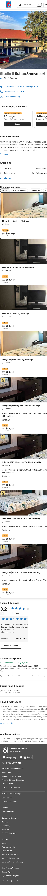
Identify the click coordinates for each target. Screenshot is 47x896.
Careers (5, 822)
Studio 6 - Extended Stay (11, 776)
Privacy (4, 843)
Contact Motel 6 (8, 812)
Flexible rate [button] (35, 190)
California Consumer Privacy (12, 862)
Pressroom (6, 829)
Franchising (6, 826)
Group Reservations (9, 801)
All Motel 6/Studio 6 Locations (13, 780)
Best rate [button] (5, 190)
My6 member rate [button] (19, 190)
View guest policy (6, 723)
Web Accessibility (8, 847)
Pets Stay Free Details (10, 854)
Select (17, 124)
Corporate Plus (7, 798)
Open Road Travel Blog (11, 787)
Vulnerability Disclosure (10, 858)
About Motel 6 (7, 773)
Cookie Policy (7, 872)
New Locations (7, 784)
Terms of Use (7, 851)
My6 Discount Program (10, 876)
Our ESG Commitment (10, 833)
